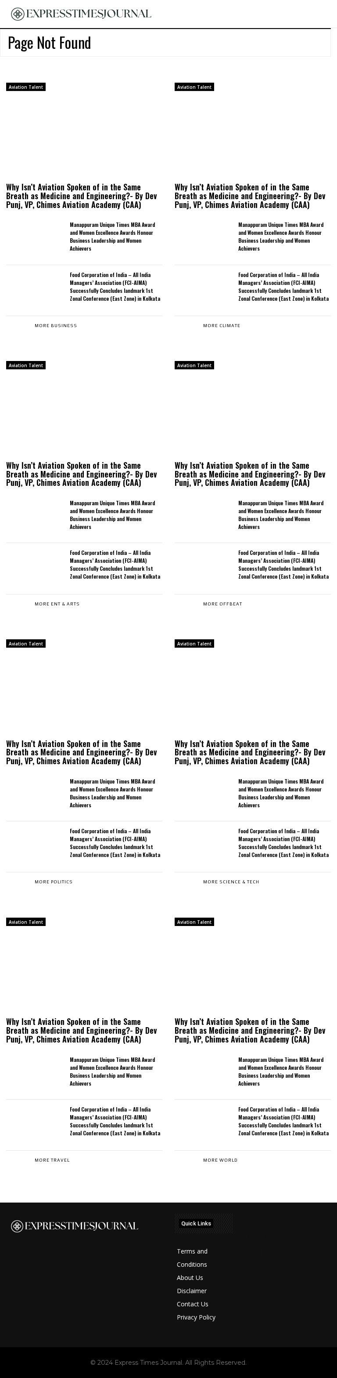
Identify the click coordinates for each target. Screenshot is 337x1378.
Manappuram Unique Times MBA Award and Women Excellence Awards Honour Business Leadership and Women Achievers (112, 236)
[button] (325, 14)
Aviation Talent (26, 87)
